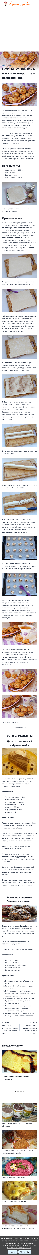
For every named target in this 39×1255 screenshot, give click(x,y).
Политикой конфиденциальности (19, 1248)
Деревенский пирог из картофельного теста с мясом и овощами (29, 1028)
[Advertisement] (19, 28)
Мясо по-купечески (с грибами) (14, 1201)
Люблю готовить (8, 65)
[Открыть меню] (35, 3)
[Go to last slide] (5, 1070)
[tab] (15, 1091)
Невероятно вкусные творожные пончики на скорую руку (10, 1028)
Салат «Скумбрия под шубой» (13, 1177)
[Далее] (33, 1070)
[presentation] (19, 1061)
